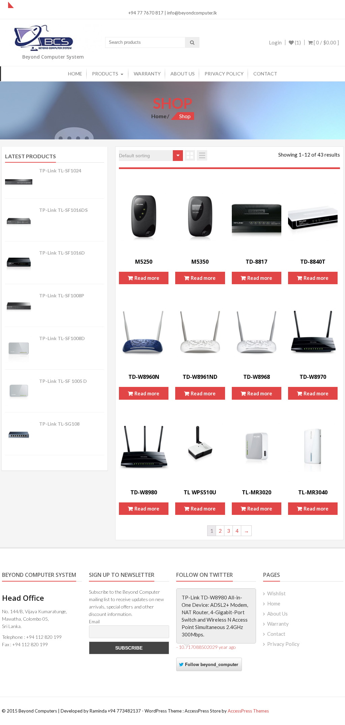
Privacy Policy (224, 73)
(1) (297, 42)
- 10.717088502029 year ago (206, 647)
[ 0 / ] (326, 42)
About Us (182, 73)
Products (105, 73)
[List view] (202, 155)
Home (75, 73)
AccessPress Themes (248, 711)
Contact (265, 73)
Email (94, 621)
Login (275, 42)
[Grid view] (190, 155)
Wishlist (276, 593)
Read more (146, 278)
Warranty (147, 73)
